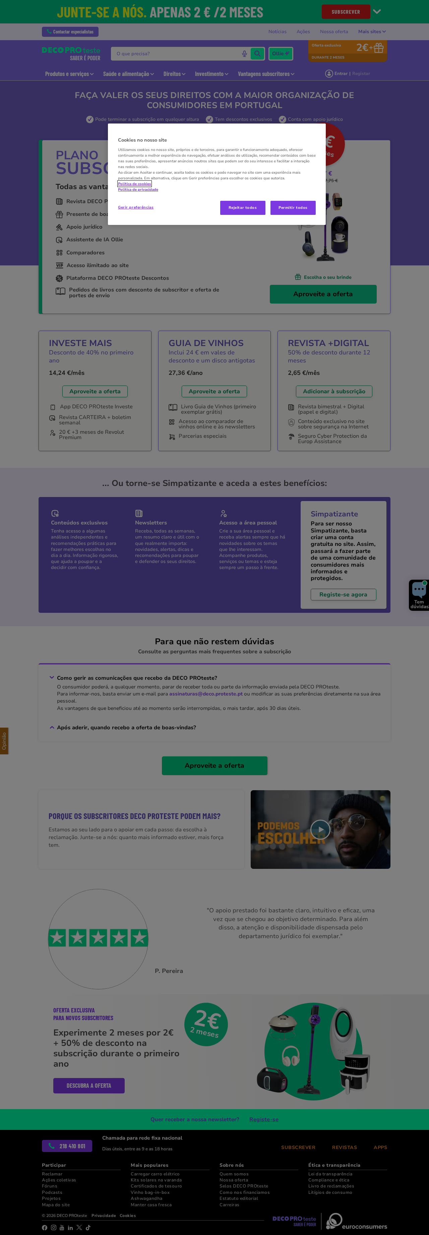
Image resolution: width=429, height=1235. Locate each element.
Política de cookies (134, 183)
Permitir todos (293, 207)
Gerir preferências (136, 207)
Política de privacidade (138, 189)
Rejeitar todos (243, 207)
